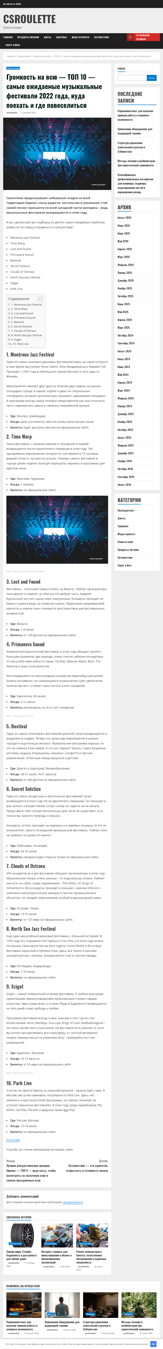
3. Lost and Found (22, 313)
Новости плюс (125, 542)
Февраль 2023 (126, 445)
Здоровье (61, 37)
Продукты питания (28, 37)
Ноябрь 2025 (125, 288)
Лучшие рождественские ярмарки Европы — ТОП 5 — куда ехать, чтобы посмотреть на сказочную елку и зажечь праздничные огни (31, 1170)
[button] (38, 299)
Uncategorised (126, 510)
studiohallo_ (12, 112)
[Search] (123, 41)
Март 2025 (124, 328)
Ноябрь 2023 (125, 422)
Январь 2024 (125, 406)
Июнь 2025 (124, 304)
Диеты (47, 37)
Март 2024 (124, 390)
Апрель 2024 (125, 382)
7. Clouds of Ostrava (23, 331)
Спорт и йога (13, 45)
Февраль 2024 (126, 398)
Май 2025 (123, 312)
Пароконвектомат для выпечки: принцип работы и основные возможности (135, 115)
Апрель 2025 (125, 320)
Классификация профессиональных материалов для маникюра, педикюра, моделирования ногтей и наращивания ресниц (135, 183)
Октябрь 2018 (125, 469)
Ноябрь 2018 (125, 461)
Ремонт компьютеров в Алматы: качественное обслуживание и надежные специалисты (91, 1257)
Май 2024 (123, 375)
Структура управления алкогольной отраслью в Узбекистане (131, 147)
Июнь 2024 (124, 367)
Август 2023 (124, 438)
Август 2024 (124, 351)
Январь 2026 (125, 273)
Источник (13, 1140)
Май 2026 (123, 241)
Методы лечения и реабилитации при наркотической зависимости (137, 1325)
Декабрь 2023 (126, 414)
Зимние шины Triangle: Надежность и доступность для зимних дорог (21, 1255)
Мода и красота (80, 37)
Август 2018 (124, 485)
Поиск (121, 69)
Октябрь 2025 (125, 296)
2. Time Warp (19, 309)
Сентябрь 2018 (126, 477)
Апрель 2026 (125, 249)
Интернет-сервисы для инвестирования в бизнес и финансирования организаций (56, 1257)
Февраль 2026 (126, 265)
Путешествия (101, 37)
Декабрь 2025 (126, 280)
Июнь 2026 (124, 233)
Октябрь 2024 (125, 335)
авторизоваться (73, 1202)
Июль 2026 (124, 225)
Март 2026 (124, 257)
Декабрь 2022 (126, 453)
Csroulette (29, 18)
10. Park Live (20, 344)
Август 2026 (124, 218)
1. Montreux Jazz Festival (26, 304)
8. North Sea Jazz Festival (26, 335)
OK (153, 1344)
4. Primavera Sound (23, 317)
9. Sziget (16, 339)
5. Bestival (17, 322)
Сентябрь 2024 (126, 343)
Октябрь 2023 (125, 430)
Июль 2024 (124, 359)
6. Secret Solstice (21, 326)
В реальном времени (142, 37)
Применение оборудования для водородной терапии (62, 1323)
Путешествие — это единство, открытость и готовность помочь (87, 1166)
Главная (8, 37)
